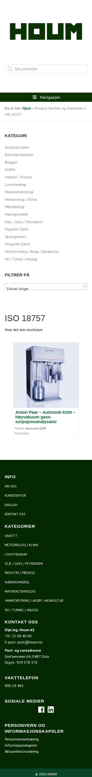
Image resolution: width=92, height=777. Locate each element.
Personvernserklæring (22, 739)
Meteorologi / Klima (21, 199)
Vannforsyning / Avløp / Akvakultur (32, 251)
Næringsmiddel (16, 214)
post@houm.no (29, 642)
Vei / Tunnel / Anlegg (21, 259)
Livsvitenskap (15, 184)
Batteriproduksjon (19, 154)
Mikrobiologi (14, 206)
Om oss (11, 486)
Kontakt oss (15, 514)
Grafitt (10, 169)
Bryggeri (11, 162)
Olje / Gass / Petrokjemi (24, 221)
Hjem (26, 108)
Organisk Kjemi (16, 229)
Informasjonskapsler (21, 745)
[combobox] (46, 286)
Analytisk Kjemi (17, 147)
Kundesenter (15, 495)
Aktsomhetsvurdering (21, 751)
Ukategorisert (15, 236)
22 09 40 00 (22, 636)
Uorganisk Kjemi (17, 243)
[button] (41, 709)
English (11, 505)
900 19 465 (14, 685)
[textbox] (46, 288)
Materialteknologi (19, 191)
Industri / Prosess (18, 177)
